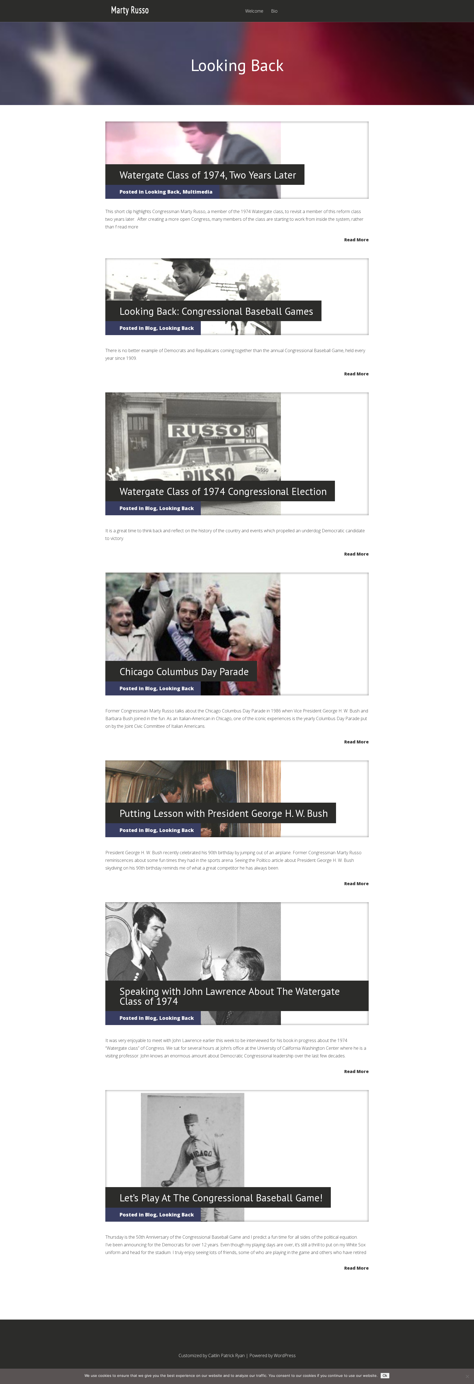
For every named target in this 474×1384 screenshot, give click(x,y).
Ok (385, 1376)
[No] (467, 1376)
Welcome (254, 11)
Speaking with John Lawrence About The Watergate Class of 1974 (230, 996)
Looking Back (162, 191)
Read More (356, 239)
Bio (274, 11)
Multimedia (198, 191)
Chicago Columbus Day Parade (184, 671)
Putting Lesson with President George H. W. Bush (224, 813)
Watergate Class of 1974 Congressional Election (223, 491)
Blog (150, 328)
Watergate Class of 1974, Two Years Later (208, 174)
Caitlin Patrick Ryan (226, 1355)
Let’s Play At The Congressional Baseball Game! (221, 1197)
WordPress (285, 1355)
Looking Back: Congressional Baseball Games (216, 311)
